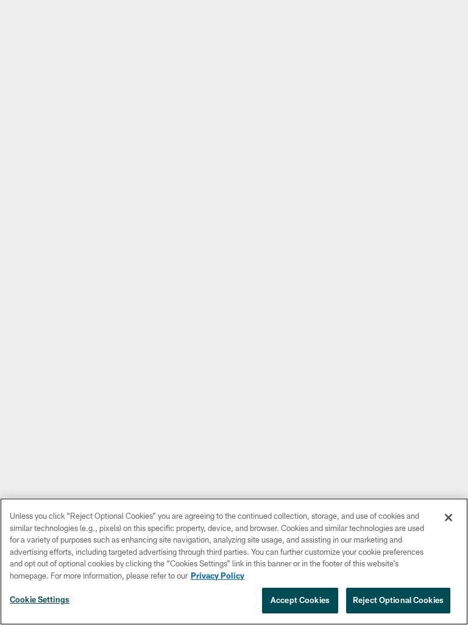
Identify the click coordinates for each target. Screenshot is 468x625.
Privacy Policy (217, 575)
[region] (234, 561)
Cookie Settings (39, 599)
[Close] (448, 517)
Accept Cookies (300, 600)
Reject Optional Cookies (398, 600)
